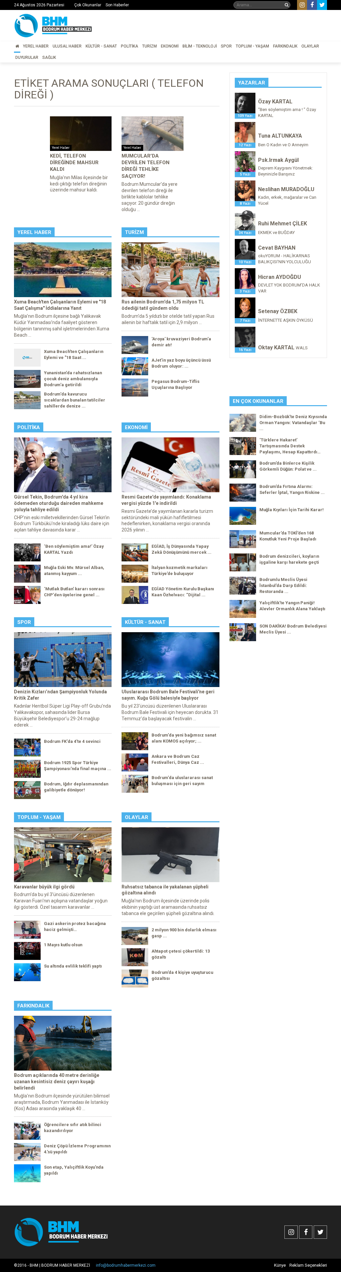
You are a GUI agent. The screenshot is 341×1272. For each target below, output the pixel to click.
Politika (129, 46)
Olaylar (310, 46)
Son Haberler (117, 5)
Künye (280, 1265)
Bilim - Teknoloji (199, 46)
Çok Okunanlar (87, 5)
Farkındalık (285, 46)
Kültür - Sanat (101, 46)
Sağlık (49, 57)
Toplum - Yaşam (252, 46)
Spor (226, 46)
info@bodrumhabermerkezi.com (126, 1265)
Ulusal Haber (67, 46)
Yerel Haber (36, 46)
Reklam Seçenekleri (308, 1265)
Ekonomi (169, 46)
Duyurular (26, 57)
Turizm (149, 46)
